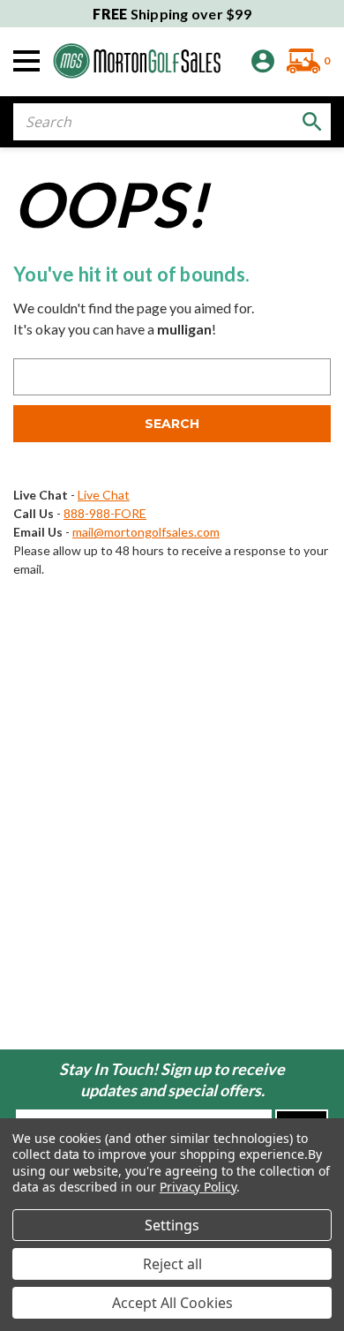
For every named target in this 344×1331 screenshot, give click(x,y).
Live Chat (104, 494)
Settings (172, 1225)
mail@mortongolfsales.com (146, 531)
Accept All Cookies (172, 1302)
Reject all (172, 1264)
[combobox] (172, 121)
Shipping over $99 (172, 13)
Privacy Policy (198, 1186)
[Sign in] (262, 61)
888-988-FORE (105, 513)
